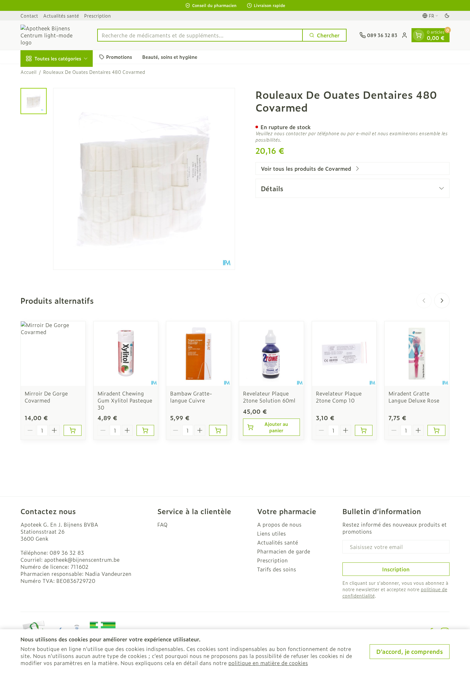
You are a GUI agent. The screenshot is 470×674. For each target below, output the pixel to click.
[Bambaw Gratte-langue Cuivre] (198, 353)
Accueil (28, 72)
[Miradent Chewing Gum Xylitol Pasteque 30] (126, 353)
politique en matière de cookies (268, 663)
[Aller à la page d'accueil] (52, 35)
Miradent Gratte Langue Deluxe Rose (413, 396)
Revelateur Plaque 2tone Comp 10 (339, 396)
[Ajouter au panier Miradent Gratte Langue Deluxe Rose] (436, 430)
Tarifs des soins (276, 569)
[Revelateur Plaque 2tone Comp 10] (344, 353)
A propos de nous (279, 524)
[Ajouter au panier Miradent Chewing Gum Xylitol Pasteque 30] (145, 430)
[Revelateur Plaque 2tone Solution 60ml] (271, 353)
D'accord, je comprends (409, 651)
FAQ (162, 524)
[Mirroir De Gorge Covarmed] (53, 353)
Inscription (396, 569)
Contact (29, 15)
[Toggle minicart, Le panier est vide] (418, 35)
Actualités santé (61, 15)
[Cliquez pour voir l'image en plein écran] (144, 179)
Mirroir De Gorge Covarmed (46, 396)
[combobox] (200, 35)
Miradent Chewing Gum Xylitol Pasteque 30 (125, 400)
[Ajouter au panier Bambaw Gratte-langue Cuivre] (218, 430)
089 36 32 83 (67, 552)
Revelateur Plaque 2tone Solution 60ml (269, 396)
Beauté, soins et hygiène (169, 56)
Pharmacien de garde (283, 551)
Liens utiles (271, 533)
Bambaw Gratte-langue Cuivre (191, 396)
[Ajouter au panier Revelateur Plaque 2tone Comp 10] (364, 430)
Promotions (119, 56)
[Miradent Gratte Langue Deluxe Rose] (417, 353)
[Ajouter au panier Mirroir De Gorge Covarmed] (73, 430)
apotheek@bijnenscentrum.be (82, 559)
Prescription (97, 15)
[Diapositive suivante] (442, 300)
